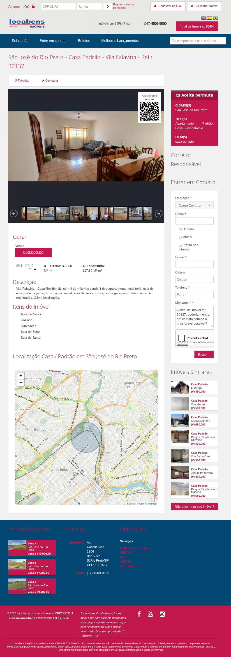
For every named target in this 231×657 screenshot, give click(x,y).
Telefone (182, 287)
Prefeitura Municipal (134, 548)
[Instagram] (163, 614)
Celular (180, 272)
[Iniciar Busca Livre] (222, 40)
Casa (75, 57)
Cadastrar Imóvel (207, 6)
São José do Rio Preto (36, 57)
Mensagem (184, 302)
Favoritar (23, 80)
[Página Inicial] (27, 23)
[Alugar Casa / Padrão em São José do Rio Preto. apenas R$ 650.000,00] (180, 420)
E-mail (180, 257)
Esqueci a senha (123, 4)
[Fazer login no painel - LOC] (107, 7)
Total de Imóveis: (197, 26)
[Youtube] (151, 614)
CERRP (125, 561)
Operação (183, 198)
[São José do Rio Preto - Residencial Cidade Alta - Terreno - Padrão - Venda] (17, 546)
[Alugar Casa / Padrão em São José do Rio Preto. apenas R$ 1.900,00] (180, 436)
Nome (180, 214)
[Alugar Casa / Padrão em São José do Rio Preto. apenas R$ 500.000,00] (180, 403)
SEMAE (125, 552)
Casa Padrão (199, 384)
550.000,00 (33, 252)
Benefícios (119, 7)
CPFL (124, 557)
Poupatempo (129, 566)
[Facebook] (139, 614)
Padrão (91, 57)
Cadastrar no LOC (170, 6)
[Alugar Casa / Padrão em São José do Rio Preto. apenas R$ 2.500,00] (180, 387)
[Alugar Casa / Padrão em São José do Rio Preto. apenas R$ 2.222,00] (180, 472)
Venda (32, 543)
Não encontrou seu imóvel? (194, 506)
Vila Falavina (121, 57)
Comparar (51, 80)
